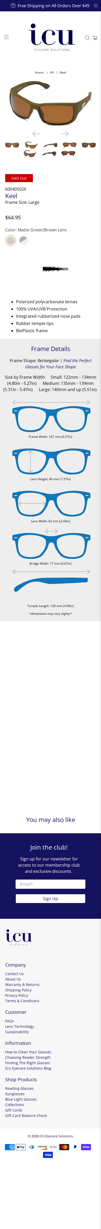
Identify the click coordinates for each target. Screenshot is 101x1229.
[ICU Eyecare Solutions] (50, 38)
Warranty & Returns (22, 984)
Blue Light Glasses (21, 1099)
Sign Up (50, 898)
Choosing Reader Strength (28, 1057)
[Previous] (36, 134)
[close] (95, 5)
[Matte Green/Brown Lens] (10, 240)
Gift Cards (14, 1110)
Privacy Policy (16, 995)
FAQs (9, 1020)
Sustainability (17, 1031)
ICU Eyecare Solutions (56, 1136)
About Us (13, 979)
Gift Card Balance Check (26, 1115)
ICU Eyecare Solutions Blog (28, 1068)
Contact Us (14, 973)
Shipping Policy (18, 989)
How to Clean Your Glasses (28, 1051)
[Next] (65, 134)
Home (39, 72)
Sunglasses (15, 1093)
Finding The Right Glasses (27, 1062)
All (52, 72)
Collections (14, 1104)
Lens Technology (19, 1026)
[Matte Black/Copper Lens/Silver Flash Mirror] (23, 240)
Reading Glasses (19, 1088)
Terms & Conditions (22, 1000)
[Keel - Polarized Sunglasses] (50, 103)
